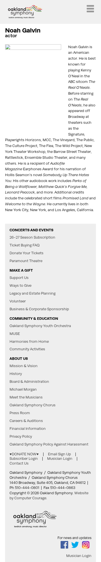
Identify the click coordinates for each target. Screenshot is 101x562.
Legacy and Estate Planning (33, 293)
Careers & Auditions (26, 421)
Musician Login (59, 458)
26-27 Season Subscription (32, 237)
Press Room (20, 413)
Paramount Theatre (26, 261)
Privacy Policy (21, 437)
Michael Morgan (23, 389)
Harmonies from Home (29, 342)
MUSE (15, 334)
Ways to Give (20, 286)
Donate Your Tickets (26, 253)
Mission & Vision (24, 366)
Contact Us (19, 463)
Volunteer (18, 301)
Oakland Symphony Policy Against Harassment (49, 444)
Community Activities (27, 349)
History (16, 374)
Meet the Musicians (26, 397)
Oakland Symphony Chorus (33, 405)
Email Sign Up (59, 454)
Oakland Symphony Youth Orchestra (40, 326)
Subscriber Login (24, 458)
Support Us (19, 278)
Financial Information (28, 429)
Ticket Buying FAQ (25, 245)
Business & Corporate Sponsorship (39, 309)
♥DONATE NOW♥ (24, 454)
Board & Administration (29, 382)
